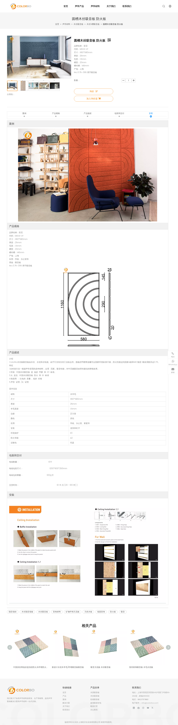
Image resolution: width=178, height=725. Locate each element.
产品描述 (88, 113)
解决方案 (66, 703)
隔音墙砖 (13, 611)
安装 (151, 113)
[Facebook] (138, 708)
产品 (64, 696)
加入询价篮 (92, 98)
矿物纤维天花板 (72, 611)
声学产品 (79, 6)
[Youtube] (148, 708)
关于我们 (111, 6)
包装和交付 (119, 113)
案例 (24, 113)
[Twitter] (152, 708)
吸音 (123, 611)
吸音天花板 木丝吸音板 (101, 667)
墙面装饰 (101, 611)
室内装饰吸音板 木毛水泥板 (141, 667)
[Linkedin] (134, 708)
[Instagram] (143, 708)
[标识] (21, 690)
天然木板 (88, 611)
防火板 (113, 611)
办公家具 (94, 709)
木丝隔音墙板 (27, 611)
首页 (66, 6)
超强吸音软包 (95, 703)
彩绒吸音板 (94, 699)
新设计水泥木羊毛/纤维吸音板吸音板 (68, 667)
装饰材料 (57, 611)
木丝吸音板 (43, 611)
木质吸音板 (94, 692)
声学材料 (95, 6)
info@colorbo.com (150, 703)
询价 (92, 91)
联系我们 (127, 6)
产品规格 (56, 113)
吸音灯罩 (94, 706)
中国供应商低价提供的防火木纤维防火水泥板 (31, 667)
